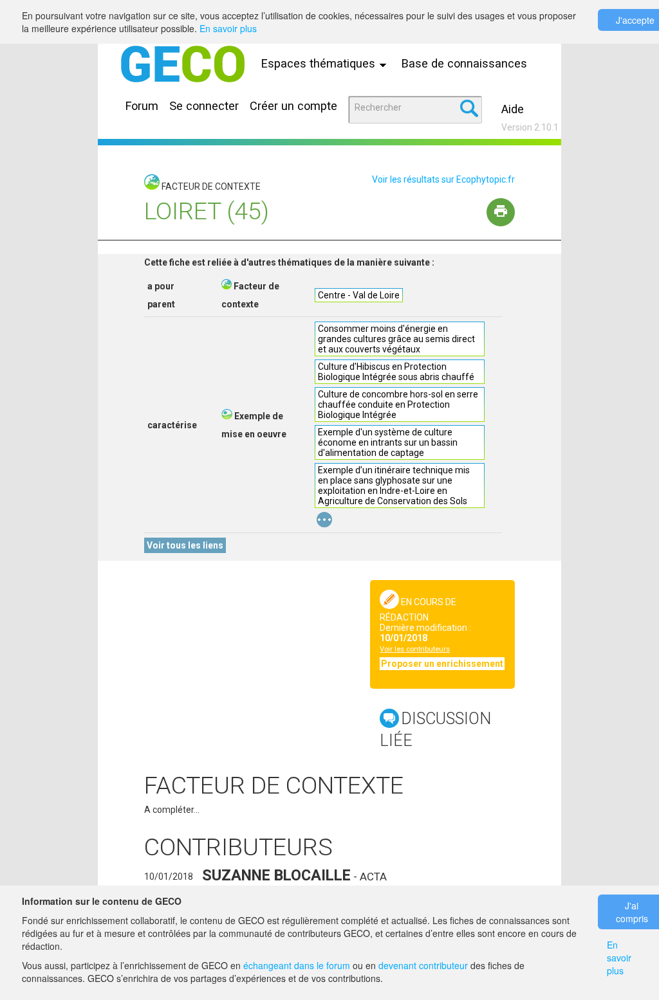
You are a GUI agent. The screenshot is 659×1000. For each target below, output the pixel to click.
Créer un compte (293, 106)
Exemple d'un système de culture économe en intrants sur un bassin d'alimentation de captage (388, 442)
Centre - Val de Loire (359, 295)
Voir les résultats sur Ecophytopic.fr (443, 179)
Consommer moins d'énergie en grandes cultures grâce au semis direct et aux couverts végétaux (396, 338)
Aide (512, 109)
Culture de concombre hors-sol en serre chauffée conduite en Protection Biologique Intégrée (398, 404)
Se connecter (204, 106)
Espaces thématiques (319, 63)
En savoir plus (228, 28)
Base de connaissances (464, 63)
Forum (141, 106)
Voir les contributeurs (415, 649)
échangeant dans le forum (296, 965)
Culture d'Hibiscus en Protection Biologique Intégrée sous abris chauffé (396, 371)
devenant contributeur (423, 965)
